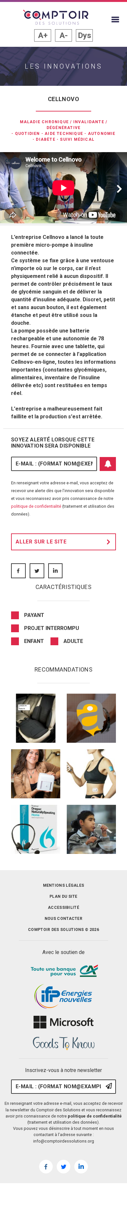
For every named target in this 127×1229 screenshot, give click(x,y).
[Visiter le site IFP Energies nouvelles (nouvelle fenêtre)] (63, 996)
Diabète (45, 139)
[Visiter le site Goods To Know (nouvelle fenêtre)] (63, 1043)
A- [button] (64, 35)
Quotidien (27, 133)
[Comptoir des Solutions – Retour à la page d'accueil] (55, 17)
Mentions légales (63, 885)
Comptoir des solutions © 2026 (63, 929)
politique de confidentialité (36, 506)
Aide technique (64, 133)
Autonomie (102, 133)
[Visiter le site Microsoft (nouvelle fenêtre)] (63, 1022)
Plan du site (63, 896)
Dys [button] (84, 35)
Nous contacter (63, 918)
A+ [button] (43, 35)
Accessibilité (63, 907)
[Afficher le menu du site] (115, 19)
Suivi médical (77, 139)
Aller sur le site (41, 542)
